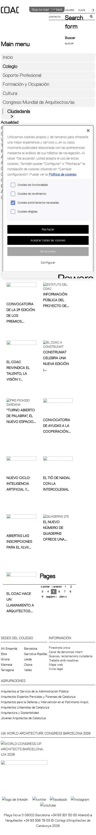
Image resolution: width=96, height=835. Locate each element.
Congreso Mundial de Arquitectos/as (39, 102)
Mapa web (56, 665)
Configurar (48, 262)
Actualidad (10, 122)
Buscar (70, 37)
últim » (63, 596)
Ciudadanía (18, 111)
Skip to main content (46, 9)
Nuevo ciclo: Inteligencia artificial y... (18, 483)
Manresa (6, 665)
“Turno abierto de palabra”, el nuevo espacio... (21, 415)
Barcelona (30, 649)
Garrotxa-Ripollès (35, 654)
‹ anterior (57, 586)
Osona (28, 665)
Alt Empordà (9, 649)
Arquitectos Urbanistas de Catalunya (25, 707)
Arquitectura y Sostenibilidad (20, 713)
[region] (48, 201)
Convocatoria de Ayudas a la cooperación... (57, 425)
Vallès (28, 670)
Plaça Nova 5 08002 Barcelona (27, 814)
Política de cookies (62, 174)
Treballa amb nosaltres (63, 660)
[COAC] (24, 18)
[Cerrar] (88, 130)
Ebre (4, 654)
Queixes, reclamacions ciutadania (70, 656)
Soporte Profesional (22, 75)
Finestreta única (59, 648)
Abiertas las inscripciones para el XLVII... (19, 541)
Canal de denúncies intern (66, 652)
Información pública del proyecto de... (56, 300)
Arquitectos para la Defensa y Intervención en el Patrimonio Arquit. (45, 702)
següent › (51, 596)
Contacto (55, 16)
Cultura (10, 93)
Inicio (8, 57)
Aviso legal (56, 669)
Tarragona (7, 670)
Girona (5, 659)
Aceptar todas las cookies (48, 240)
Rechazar (48, 229)
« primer (45, 586)
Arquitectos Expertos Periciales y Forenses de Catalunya (38, 697)
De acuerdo (48, 251)
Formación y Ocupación (26, 84)
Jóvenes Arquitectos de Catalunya (23, 718)
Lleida (28, 659)
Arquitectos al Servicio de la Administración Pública (35, 691)
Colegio (10, 66)
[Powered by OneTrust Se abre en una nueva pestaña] (74, 275)
